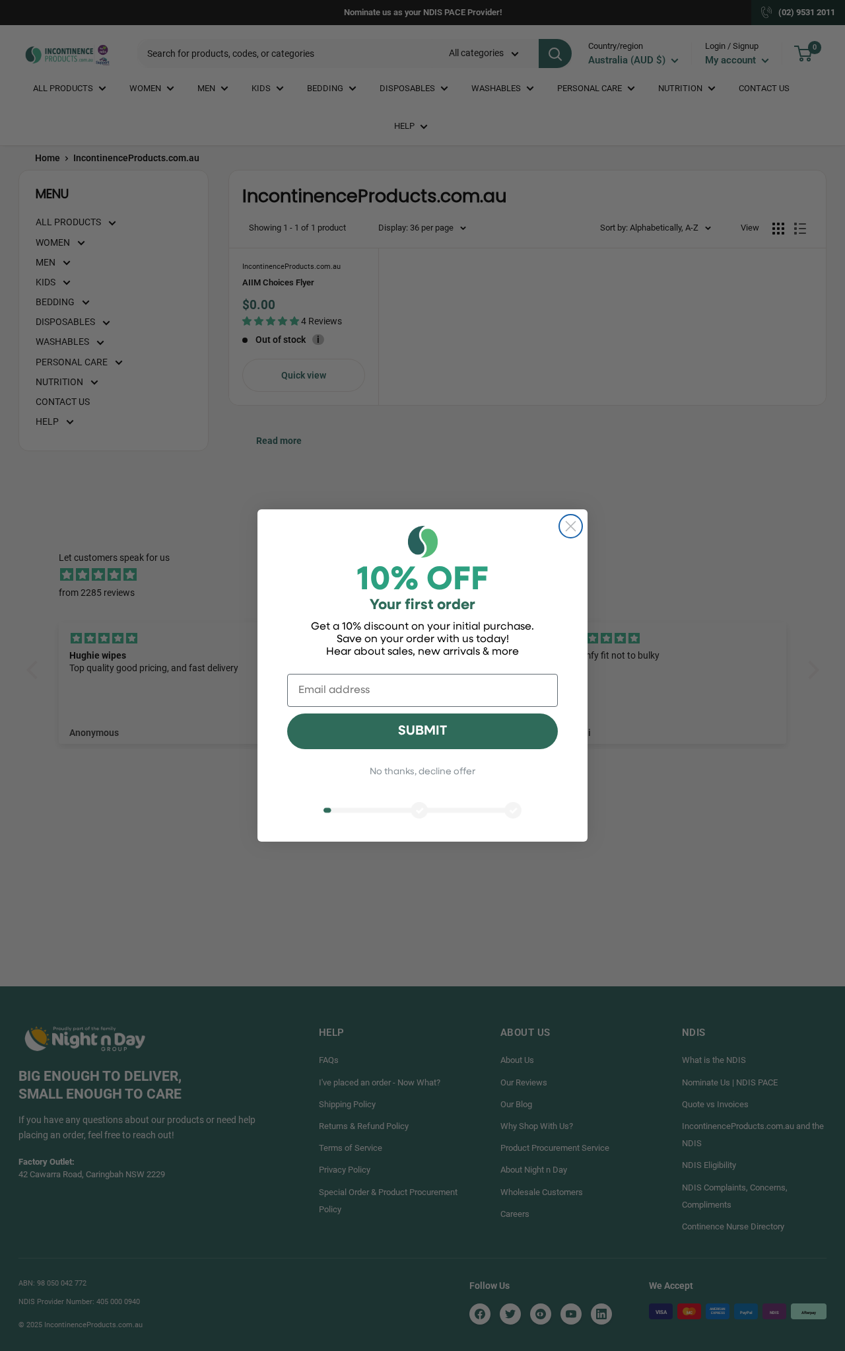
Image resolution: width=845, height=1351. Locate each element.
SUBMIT (422, 731)
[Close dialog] (570, 526)
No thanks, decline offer (422, 772)
